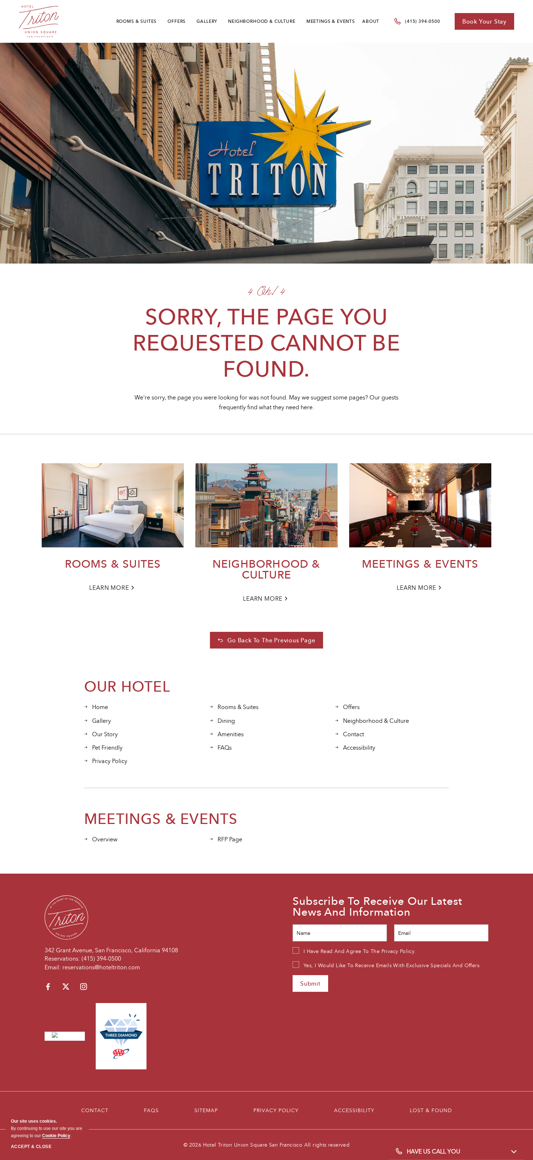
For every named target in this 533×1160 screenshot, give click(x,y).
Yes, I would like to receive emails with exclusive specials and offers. (392, 965)
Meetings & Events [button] (330, 21)
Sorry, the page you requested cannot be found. (266, 342)
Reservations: (62, 958)
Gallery (207, 21)
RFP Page (230, 839)
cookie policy (56, 1135)
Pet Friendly (107, 747)
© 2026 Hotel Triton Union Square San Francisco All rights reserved (266, 1144)
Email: (53, 967)
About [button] (370, 21)
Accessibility (359, 747)
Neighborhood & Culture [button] (261, 21)
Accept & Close (31, 1146)
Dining (226, 720)
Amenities (231, 734)
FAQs (225, 747)
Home (100, 707)
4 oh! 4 (266, 290)
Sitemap (206, 1110)
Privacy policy (275, 1110)
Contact (353, 734)
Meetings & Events (420, 564)
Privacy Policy (109, 761)
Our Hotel (127, 686)
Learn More (110, 588)
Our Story (105, 734)
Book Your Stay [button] (484, 21)
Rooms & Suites (136, 21)
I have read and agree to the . (359, 951)
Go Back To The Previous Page (271, 640)
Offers (177, 21)
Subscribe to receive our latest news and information (377, 906)
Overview (104, 839)
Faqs (151, 1110)
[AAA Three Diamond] (121, 1035)
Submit (310, 983)
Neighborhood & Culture (266, 569)
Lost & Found (431, 1110)
